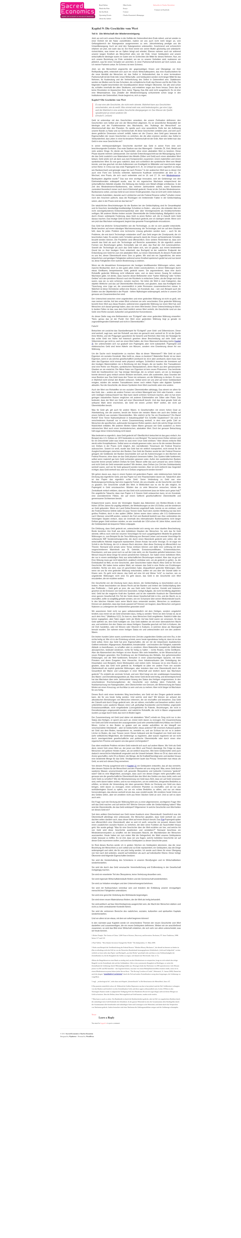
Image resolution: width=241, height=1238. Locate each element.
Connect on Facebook (161, 10)
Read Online (103, 5)
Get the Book (103, 12)
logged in (103, 1023)
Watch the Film (104, 8)
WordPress (90, 1036)
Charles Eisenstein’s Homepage (133, 15)
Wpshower (73, 1036)
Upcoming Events (105, 15)
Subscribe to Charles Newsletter (164, 5)
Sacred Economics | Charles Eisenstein (79, 1033)
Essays (125, 8)
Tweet (94, 1014)
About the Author (105, 18)
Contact (125, 12)
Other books (127, 5)
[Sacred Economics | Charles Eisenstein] (77, 20)
